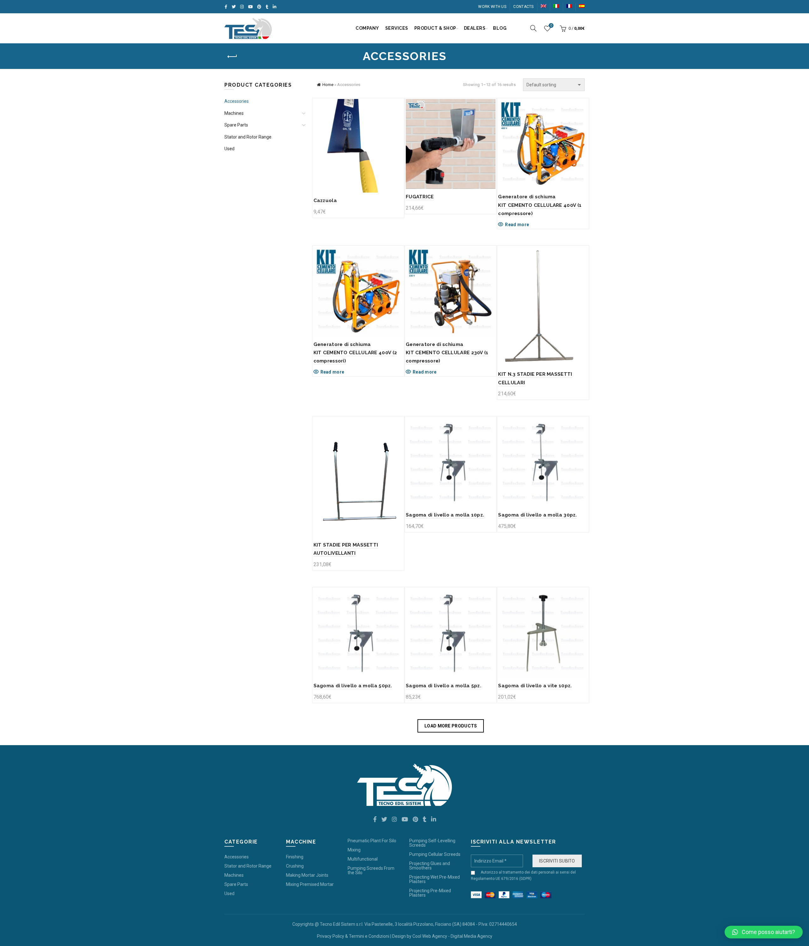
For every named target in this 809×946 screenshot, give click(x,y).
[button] (764, 932)
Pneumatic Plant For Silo (372, 840)
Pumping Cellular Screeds (434, 854)
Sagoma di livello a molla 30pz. (537, 515)
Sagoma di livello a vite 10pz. (535, 686)
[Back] (232, 56)
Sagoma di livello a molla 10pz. (445, 515)
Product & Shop (435, 28)
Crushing (295, 866)
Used (229, 148)
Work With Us (492, 6)
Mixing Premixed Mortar (310, 884)
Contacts (523, 6)
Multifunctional (363, 859)
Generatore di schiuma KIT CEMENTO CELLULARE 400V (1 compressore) (539, 205)
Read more (517, 224)
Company (367, 28)
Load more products (450, 725)
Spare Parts (236, 124)
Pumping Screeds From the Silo (371, 870)
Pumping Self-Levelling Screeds (432, 843)
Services (396, 28)
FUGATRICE (420, 197)
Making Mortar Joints (307, 875)
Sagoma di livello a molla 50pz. (352, 686)
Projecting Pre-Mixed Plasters (430, 893)
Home (327, 84)
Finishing (294, 856)
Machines (234, 113)
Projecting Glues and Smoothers (429, 865)
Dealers (475, 28)
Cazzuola (325, 200)
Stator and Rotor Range (247, 136)
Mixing (354, 849)
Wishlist (551, 25)
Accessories (236, 101)
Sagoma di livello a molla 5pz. (443, 686)
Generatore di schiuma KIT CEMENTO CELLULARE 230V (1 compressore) (447, 353)
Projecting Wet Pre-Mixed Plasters (434, 879)
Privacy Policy (330, 936)
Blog (500, 28)
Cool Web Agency (429, 936)
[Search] (533, 28)
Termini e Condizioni (369, 936)
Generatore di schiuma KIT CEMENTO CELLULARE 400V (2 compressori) (355, 353)
